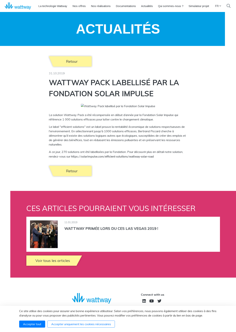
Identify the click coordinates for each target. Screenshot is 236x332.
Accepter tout (32, 324)
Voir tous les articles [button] (52, 260)
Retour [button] (72, 61)
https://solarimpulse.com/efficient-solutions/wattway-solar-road (112, 156)
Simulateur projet (199, 6)
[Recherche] (228, 6)
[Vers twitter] (159, 301)
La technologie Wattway (52, 6)
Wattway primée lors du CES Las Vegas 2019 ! (111, 228)
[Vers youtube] (151, 301)
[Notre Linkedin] (144, 301)
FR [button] (217, 6)
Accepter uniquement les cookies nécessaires (81, 324)
